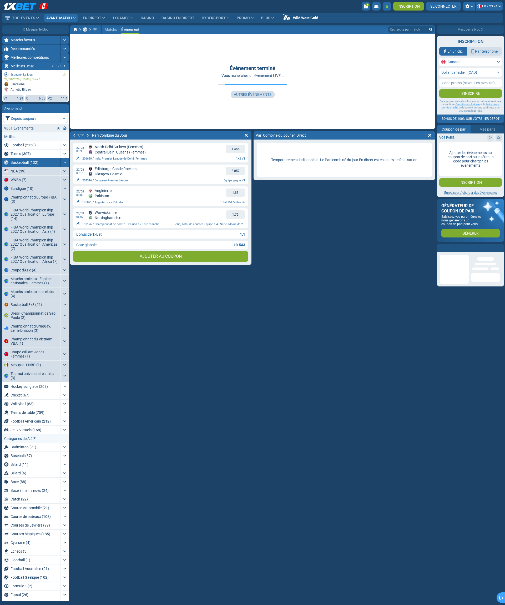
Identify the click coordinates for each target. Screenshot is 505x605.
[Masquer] (64, 162)
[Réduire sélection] (58, 128)
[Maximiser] (64, 40)
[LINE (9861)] (75, 29)
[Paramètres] (469, 6)
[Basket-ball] (85, 29)
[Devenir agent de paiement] (376, 6)
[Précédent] (53, 66)
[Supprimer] (246, 135)
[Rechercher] (431, 29)
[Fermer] (500, 248)
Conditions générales (468, 104)
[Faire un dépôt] (387, 6)
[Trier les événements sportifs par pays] (65, 128)
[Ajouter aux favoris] (64, 74)
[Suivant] (65, 66)
